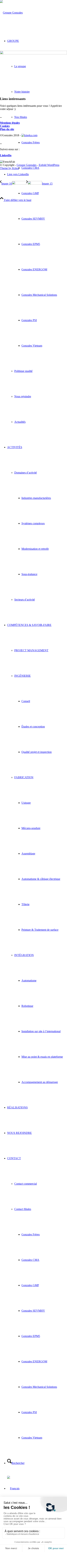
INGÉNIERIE (22, 675)
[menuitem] (37, 231)
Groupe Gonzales (26, 165)
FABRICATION (23, 777)
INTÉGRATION (24, 955)
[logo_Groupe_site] (11, 12)
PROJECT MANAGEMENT (31, 650)
